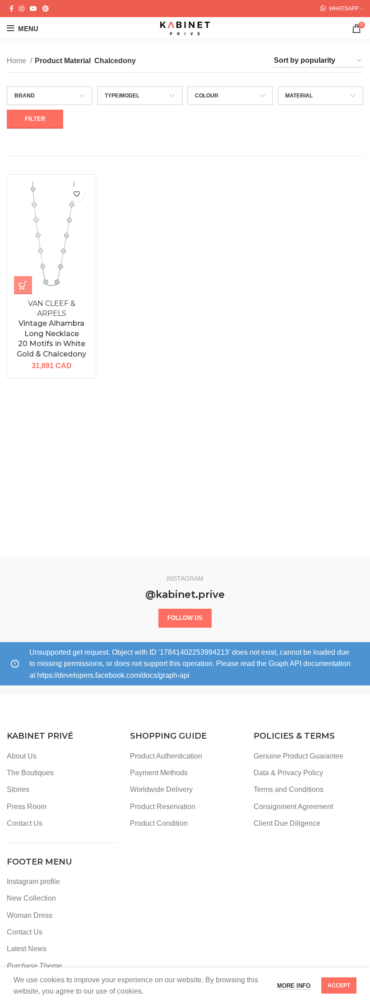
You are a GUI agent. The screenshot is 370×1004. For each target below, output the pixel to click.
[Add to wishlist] (76, 194)
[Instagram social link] (21, 8)
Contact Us (24, 823)
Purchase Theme (34, 966)
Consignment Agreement (293, 806)
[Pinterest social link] (45, 8)
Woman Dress (29, 915)
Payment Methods (159, 773)
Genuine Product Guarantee (298, 756)
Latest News (26, 949)
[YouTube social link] (33, 8)
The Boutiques (30, 773)
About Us (22, 756)
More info (293, 985)
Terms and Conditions (289, 789)
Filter (35, 119)
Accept (339, 985)
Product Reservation (162, 806)
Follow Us (185, 618)
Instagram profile (33, 881)
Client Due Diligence (287, 823)
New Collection (31, 898)
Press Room (26, 806)
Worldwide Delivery (161, 789)
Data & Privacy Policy (288, 773)
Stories (18, 789)
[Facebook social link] (11, 8)
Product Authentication (166, 756)
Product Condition (159, 823)
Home (17, 61)
